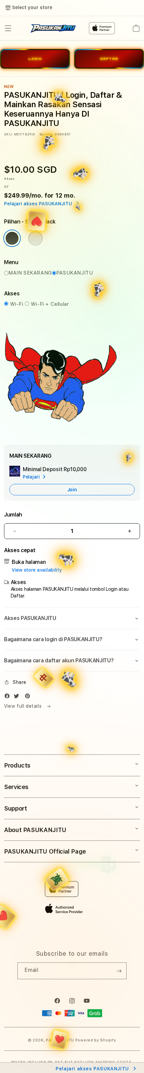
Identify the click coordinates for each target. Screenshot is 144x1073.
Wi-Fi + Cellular (50, 304)
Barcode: (46, 134)
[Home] (53, 28)
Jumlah (13, 514)
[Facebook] (8, 697)
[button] (8, 28)
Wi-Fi (17, 304)
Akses (9, 178)
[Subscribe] (119, 970)
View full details (23, 706)
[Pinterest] (29, 697)
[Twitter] (18, 697)
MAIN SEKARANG (30, 273)
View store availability (37, 570)
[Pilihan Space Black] (12, 238)
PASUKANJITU (74, 273)
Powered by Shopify (95, 1040)
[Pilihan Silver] (35, 238)
